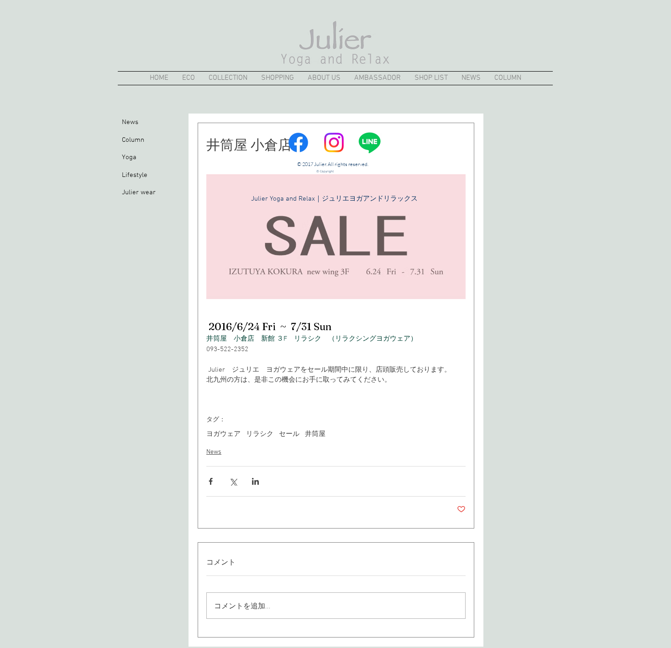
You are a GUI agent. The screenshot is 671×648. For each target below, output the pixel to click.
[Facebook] (298, 143)
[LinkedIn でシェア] (255, 481)
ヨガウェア (223, 434)
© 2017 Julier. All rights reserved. (332, 164)
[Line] (369, 143)
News (213, 452)
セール (289, 434)
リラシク (259, 434)
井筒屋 (315, 434)
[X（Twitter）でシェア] (233, 481)
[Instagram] (334, 143)
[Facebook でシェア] (210, 481)
